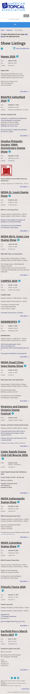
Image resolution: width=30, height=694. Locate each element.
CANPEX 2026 (9, 281)
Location (3, 65)
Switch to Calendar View (22, 48)
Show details (23, 91)
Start (2, 60)
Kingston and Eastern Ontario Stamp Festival (14, 410)
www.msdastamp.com (8, 534)
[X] (15, 678)
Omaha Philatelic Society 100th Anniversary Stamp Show (13, 146)
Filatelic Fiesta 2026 (13, 587)
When (2, 417)
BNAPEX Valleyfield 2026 (13, 98)
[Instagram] (18, 678)
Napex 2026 (8, 56)
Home (2, 30)
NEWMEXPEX (9, 321)
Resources (9, 30)
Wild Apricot (16, 692)
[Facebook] (12, 678)
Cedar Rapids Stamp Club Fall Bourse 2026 (14, 453)
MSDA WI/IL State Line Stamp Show (15, 238)
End (2, 63)
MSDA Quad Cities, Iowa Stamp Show (12, 364)
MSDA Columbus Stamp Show (11, 544)
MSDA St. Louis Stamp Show (14, 194)
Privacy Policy (25, 688)
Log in (26, 15)
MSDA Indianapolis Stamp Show (13, 500)
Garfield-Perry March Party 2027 (14, 633)
